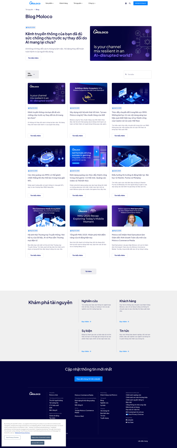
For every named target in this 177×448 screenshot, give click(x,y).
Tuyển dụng (104, 418)
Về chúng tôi (104, 411)
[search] (130, 3)
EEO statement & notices (135, 412)
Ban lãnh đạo (104, 413)
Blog (37, 9)
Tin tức (102, 416)
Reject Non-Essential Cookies (41, 437)
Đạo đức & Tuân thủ (132, 409)
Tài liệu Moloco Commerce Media (84, 411)
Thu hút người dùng (56, 400)
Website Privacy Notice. (22, 432)
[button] (49, 3)
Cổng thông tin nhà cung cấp (136, 405)
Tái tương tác (54, 403)
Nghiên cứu (104, 403)
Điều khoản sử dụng (133, 407)
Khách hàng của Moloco (108, 395)
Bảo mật (129, 402)
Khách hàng (64, 3)
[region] (33, 433)
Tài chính (52, 418)
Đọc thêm (85, 322)
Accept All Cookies (37, 442)
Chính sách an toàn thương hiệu (137, 397)
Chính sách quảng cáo (133, 395)
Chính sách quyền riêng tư (135, 400)
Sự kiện (102, 405)
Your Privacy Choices (136, 414)
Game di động (54, 416)
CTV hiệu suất (54, 405)
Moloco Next (79, 416)
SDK (50, 408)
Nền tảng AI (53, 410)
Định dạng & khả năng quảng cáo (85, 401)
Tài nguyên (29, 9)
